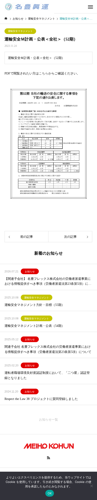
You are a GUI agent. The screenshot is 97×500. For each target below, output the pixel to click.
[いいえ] (91, 486)
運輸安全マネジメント (20, 31)
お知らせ (30, 271)
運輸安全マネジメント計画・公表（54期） (35, 325)
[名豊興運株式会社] (27, 6)
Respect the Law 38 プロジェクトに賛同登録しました (41, 399)
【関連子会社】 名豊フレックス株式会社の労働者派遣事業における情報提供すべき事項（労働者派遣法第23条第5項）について (48, 282)
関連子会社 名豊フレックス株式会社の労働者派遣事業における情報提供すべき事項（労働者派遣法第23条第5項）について (48, 349)
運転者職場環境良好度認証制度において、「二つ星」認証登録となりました (47, 375)
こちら (43, 73)
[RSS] (48, 457)
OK (50, 493)
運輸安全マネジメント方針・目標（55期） (35, 305)
